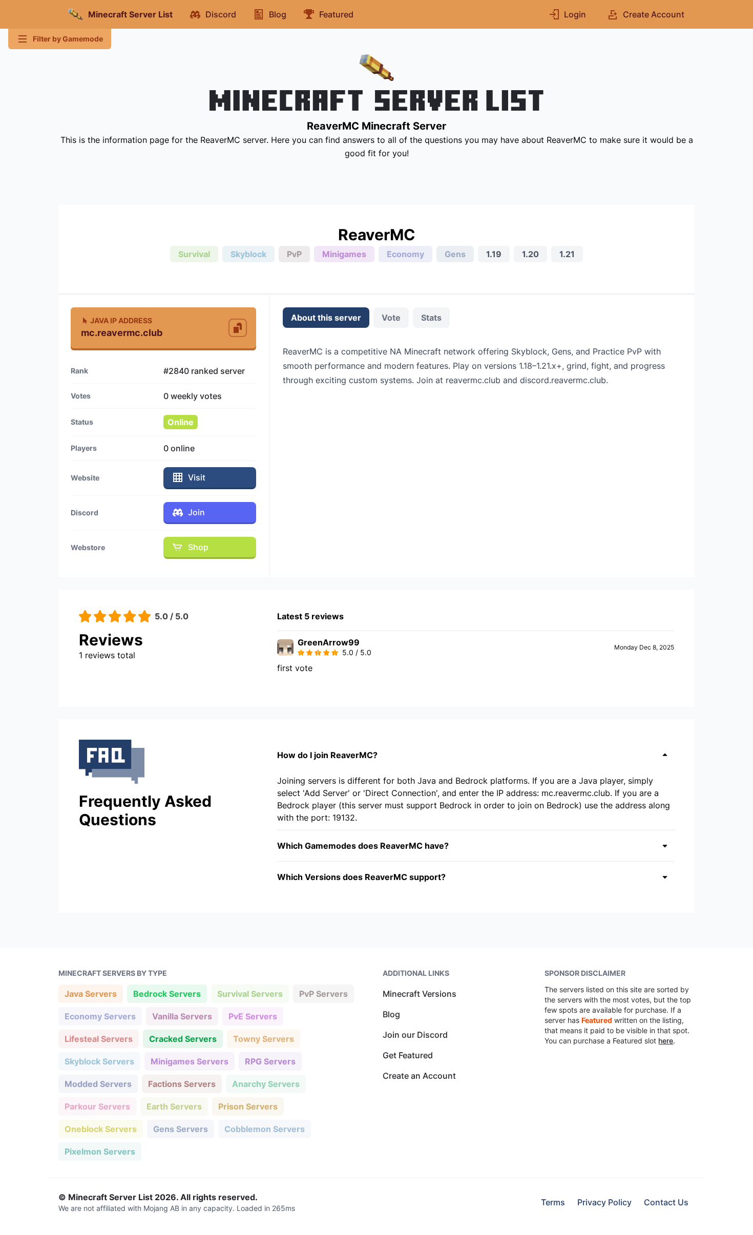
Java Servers (90, 993)
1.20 (530, 254)
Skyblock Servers (99, 1061)
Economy (405, 254)
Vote (391, 317)
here (665, 1040)
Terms (553, 1202)
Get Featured (408, 1055)
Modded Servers (98, 1083)
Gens (455, 254)
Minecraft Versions (419, 994)
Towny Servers (263, 1038)
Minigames (344, 254)
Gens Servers (180, 1128)
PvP (294, 254)
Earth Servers (174, 1106)
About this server (326, 317)
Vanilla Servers (182, 1016)
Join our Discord (415, 1035)
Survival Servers (250, 993)
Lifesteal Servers (98, 1038)
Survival (194, 254)
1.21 (567, 254)
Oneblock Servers (100, 1128)
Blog (391, 1014)
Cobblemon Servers (264, 1128)
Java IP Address (121, 320)
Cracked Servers (183, 1038)
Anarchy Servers (266, 1083)
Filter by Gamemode (68, 38)
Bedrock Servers (167, 993)
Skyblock (248, 254)
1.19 (493, 254)
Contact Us (666, 1202)
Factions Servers (182, 1083)
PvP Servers (323, 993)
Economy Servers (100, 1016)
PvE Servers (252, 1016)
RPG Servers (270, 1061)
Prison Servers (248, 1106)
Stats (431, 317)
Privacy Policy (604, 1202)
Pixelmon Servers (99, 1151)
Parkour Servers (97, 1106)
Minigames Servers (189, 1061)
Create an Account (419, 1076)
